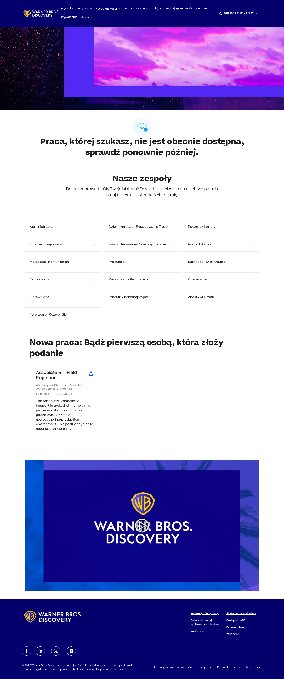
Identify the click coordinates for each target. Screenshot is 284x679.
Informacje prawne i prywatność (172, 667)
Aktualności (252, 667)
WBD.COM (232, 634)
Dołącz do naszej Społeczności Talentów (179, 9)
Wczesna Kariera (136, 9)
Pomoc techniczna (229, 667)
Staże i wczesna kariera (241, 613)
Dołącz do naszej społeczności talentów (205, 622)
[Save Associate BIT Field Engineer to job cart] (91, 374)
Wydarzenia (69, 17)
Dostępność (204, 667)
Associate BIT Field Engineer (56, 376)
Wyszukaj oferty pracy (76, 9)
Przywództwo (235, 627)
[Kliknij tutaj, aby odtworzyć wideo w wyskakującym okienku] (142, 525)
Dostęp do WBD (236, 620)
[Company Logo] (41, 13)
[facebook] (26, 651)
